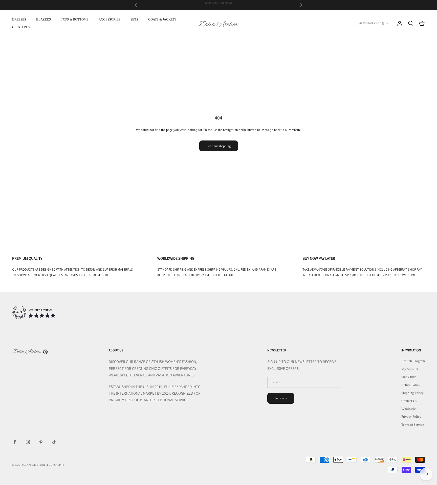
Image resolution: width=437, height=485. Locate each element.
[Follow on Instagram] (27, 441)
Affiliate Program (413, 361)
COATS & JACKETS (162, 19)
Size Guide (408, 377)
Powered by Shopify (51, 465)
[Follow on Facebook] (14, 441)
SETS (134, 19)
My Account (409, 369)
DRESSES (19, 19)
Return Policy (410, 385)
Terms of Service (412, 425)
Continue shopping (219, 146)
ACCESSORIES (109, 19)
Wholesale (408, 409)
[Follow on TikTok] (54, 441)
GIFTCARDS (21, 27)
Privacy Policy (411, 416)
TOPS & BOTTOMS (75, 19)
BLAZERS (43, 19)
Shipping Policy (412, 393)
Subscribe (281, 398)
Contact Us (409, 401)
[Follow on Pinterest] (40, 441)
